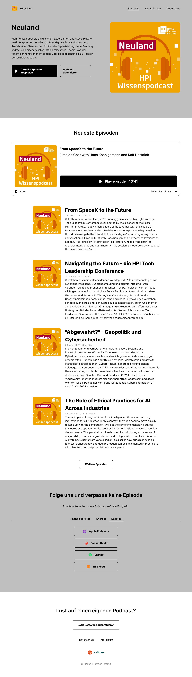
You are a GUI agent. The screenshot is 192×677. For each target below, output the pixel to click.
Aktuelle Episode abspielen (31, 71)
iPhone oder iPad (80, 518)
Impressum (106, 639)
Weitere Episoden (96, 464)
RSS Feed (99, 566)
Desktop (116, 518)
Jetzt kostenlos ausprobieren (96, 624)
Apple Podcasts (99, 531)
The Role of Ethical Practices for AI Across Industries (107, 404)
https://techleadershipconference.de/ (122, 317)
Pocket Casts (99, 543)
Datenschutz (86, 639)
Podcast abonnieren (70, 71)
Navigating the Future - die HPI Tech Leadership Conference (109, 267)
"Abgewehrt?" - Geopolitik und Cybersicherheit (103, 336)
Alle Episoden (153, 8)
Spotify (99, 554)
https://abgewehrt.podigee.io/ (137, 378)
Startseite (133, 8)
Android (101, 518)
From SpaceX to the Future (98, 210)
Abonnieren (173, 8)
